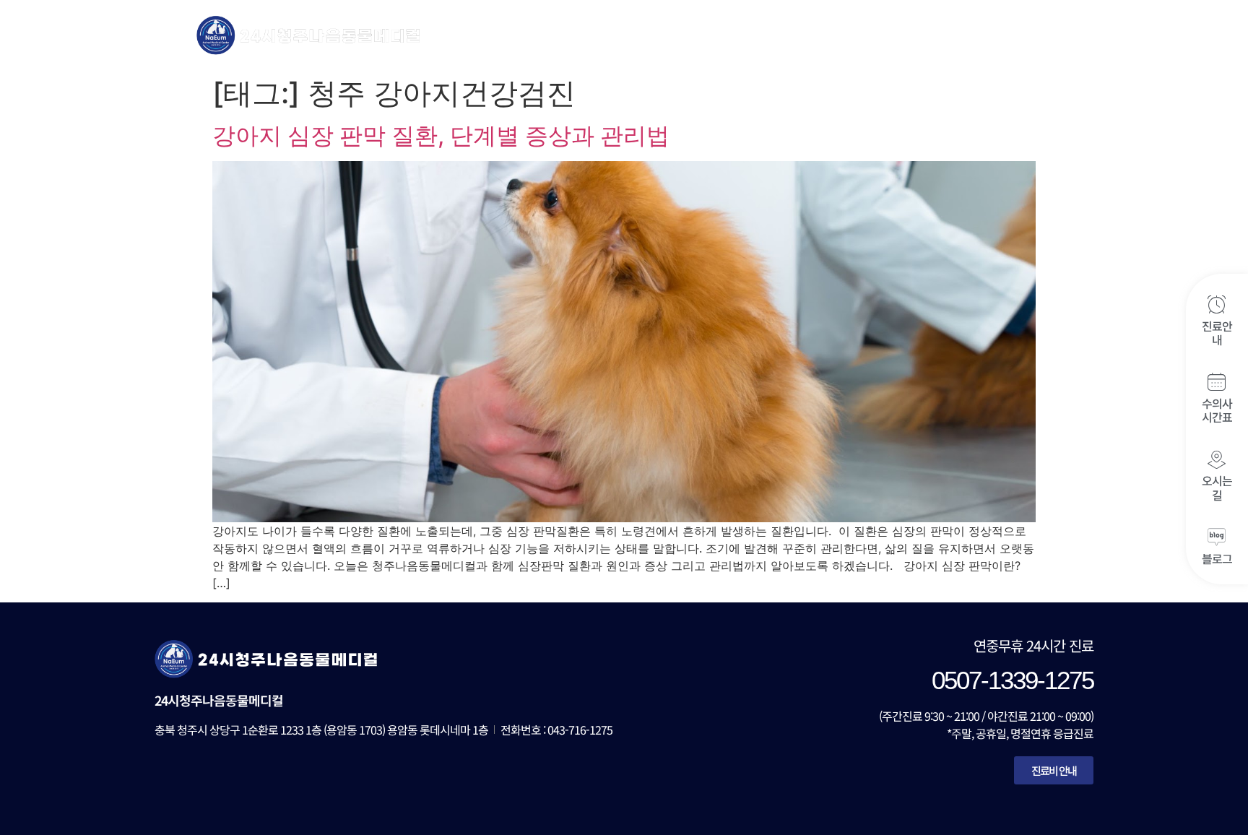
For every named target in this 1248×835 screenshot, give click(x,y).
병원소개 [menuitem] (549, 34)
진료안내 (1217, 332)
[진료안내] (1217, 304)
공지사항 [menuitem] (915, 34)
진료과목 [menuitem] (708, 34)
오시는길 (1217, 487)
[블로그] (1217, 537)
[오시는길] (1217, 460)
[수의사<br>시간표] (1217, 382)
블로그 (1217, 558)
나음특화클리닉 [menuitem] (811, 34)
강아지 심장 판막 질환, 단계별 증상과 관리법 (441, 135)
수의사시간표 (1217, 409)
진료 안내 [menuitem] (638, 34)
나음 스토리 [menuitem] (1009, 34)
